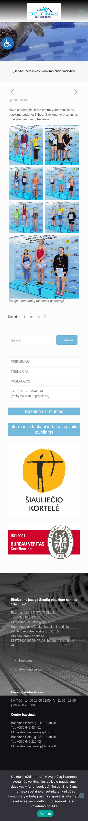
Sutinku (45, 814)
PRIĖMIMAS (20, 362)
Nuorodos (26, 660)
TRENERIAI (19, 371)
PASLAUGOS (20, 381)
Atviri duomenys (30, 669)
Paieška (67, 340)
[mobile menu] (81, 10)
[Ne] (81, 795)
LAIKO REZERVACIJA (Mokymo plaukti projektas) (30, 393)
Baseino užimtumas (44, 411)
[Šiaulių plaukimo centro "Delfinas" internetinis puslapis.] (44, 11)
